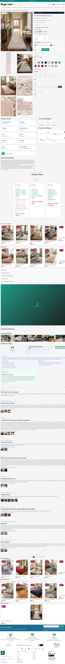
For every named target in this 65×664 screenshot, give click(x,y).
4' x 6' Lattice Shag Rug (49, 576)
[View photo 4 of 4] (12, 433)
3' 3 (35, 81)
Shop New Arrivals (32, 0)
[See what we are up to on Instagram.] (50, 653)
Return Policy (34, 657)
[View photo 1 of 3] (2, 411)
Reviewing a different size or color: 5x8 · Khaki (8, 446)
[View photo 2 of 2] (5, 449)
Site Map (18, 656)
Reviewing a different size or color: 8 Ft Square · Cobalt (9, 497)
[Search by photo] (15, 4)
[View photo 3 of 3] (9, 411)
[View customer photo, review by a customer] (17, 338)
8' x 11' (45, 76)
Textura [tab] (3, 581)
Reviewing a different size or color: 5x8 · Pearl (8, 483)
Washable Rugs (14, 7)
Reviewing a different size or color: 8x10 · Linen (8, 512)
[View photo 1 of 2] (2, 449)
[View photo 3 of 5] (9, 500)
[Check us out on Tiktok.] (52, 653)
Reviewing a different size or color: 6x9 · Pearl (9, 381)
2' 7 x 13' (60, 86)
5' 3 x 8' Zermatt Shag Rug (6, 241)
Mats (40, 7)
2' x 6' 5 (40, 86)
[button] (31, 13)
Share (43, 53)
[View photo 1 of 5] (2, 500)
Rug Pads (36, 7)
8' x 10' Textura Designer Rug (6, 599)
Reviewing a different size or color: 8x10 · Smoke (8, 530)
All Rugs (2, 7)
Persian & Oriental (8, 7)
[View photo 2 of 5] (5, 500)
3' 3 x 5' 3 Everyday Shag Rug (6, 264)
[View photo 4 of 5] (12, 500)
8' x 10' (41, 76)
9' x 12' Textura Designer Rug (50, 599)
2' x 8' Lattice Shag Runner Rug (50, 264)
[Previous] (2, 235)
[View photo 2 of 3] (5, 411)
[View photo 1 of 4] (2, 433)
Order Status (62, 0)
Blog (17, 653)
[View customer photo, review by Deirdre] (38, 338)
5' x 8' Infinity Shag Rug (49, 241)
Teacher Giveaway (19, 662)
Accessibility (34, 658)
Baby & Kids (32, 7)
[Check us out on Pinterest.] (54, 653)
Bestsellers (18, 658)
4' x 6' (36, 91)
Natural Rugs (20, 7)
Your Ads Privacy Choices (6, 658)
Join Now (61, 626)
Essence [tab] (7, 581)
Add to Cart (45, 49)
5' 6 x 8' (40, 91)
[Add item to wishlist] (13, 226)
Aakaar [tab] (19, 581)
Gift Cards (18, 652)
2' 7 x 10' (49, 86)
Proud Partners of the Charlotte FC (22, 651)
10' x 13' (54, 76)
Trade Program (19, 659)
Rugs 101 (33, 656)
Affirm (18, 657)
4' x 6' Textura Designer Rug (20, 599)
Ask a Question (37, 53)
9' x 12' (50, 76)
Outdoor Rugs (26, 7)
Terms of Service (45, 630)
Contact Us (34, 651)
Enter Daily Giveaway (20, 661)
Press (33, 659)
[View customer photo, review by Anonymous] (4, 338)
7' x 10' (36, 76)
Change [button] (40, 57)
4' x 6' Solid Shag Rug (5, 576)
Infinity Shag (18, 10)
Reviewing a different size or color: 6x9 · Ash (7, 395)
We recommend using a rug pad (46, 42)
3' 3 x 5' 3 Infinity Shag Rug (20, 576)
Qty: (35, 49)
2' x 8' (45, 86)
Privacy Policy (62, 628)
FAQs (33, 653)
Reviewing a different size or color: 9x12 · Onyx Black (9, 467)
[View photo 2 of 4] (5, 433)
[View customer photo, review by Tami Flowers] (11, 338)
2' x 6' (36, 86)
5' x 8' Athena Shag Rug (20, 264)
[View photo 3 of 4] (9, 433)
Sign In (55, 4)
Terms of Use (3, 656)
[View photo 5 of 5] (16, 500)
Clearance (62, 7)
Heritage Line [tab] (13, 581)
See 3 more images (24, 114)
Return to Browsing (4, 10)
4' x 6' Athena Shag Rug (34, 264)
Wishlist (60, 4)
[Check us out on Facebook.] (48, 653)
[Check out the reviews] (52, 659)
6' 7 (48, 81)
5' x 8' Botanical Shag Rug (34, 576)
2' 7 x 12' (55, 86)
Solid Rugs (14, 10)
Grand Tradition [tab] (25, 581)
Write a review (45, 18)
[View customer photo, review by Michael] (31, 338)
